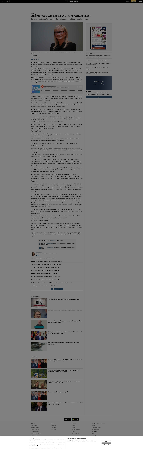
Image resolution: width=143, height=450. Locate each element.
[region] (71, 443)
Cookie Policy (35, 445)
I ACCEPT (106, 441)
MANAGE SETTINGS (106, 444)
